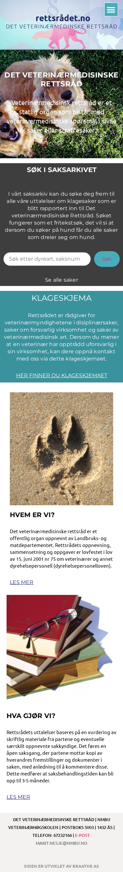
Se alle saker (61, 280)
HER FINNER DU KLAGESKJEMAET (61, 375)
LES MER (21, 582)
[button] (111, 10)
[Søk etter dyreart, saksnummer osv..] (47, 259)
